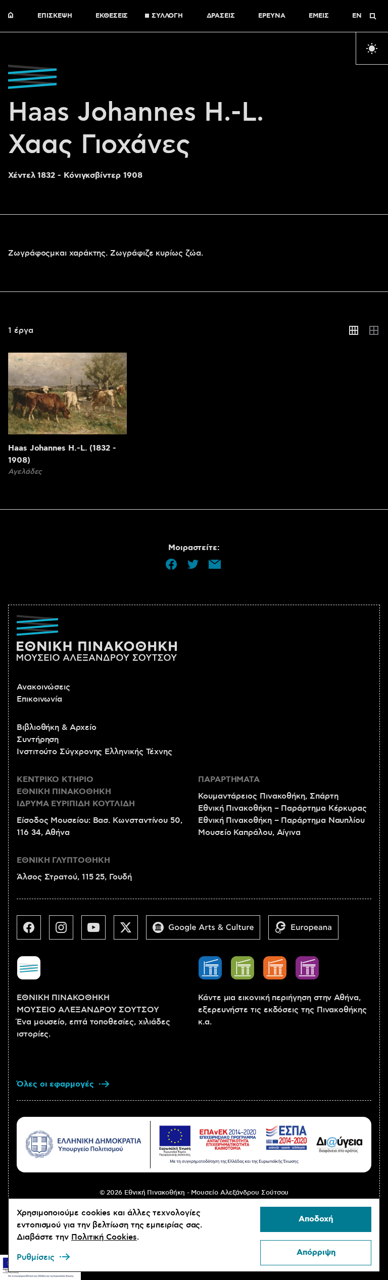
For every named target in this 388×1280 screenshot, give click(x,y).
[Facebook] (33, 931)
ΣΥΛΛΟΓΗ (167, 16)
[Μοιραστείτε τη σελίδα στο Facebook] (171, 564)
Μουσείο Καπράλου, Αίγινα (249, 832)
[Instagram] (65, 931)
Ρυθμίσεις (36, 1257)
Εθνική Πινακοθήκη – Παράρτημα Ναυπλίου (281, 820)
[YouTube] (97, 931)
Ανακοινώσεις (43, 687)
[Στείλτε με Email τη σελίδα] (215, 564)
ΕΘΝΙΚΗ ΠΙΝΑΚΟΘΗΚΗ (13, 16)
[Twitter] (130, 931)
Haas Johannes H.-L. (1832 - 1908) (62, 454)
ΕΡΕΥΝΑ (271, 16)
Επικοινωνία (39, 699)
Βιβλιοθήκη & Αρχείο (56, 727)
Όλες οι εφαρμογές (55, 1084)
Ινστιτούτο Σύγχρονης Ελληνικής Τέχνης (94, 752)
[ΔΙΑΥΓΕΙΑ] (339, 1144)
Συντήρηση (38, 739)
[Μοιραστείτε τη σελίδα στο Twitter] (193, 564)
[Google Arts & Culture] (207, 931)
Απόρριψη (316, 1252)
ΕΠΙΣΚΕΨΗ (54, 16)
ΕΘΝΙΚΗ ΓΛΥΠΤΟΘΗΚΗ (63, 860)
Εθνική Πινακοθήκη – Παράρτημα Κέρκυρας (282, 808)
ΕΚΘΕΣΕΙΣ (111, 16)
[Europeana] (307, 931)
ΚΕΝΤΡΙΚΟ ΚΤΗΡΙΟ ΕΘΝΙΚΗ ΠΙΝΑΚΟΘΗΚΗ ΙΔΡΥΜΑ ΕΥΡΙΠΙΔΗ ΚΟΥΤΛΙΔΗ (76, 791)
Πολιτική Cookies (104, 1237)
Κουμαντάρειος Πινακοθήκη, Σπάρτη (268, 796)
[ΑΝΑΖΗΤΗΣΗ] (373, 16)
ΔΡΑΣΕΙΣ (221, 16)
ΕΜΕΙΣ (319, 16)
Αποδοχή (316, 1219)
